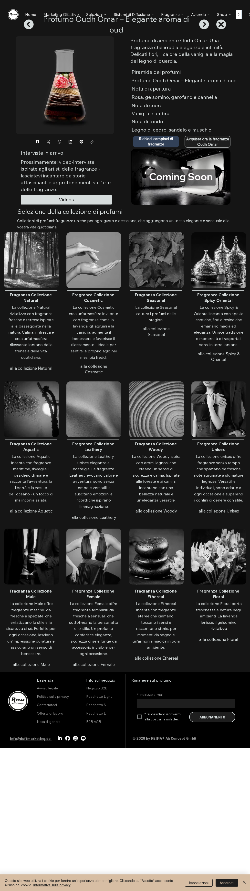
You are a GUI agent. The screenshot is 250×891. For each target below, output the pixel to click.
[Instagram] (75, 738)
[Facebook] (37, 141)
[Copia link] (92, 141)
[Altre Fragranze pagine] (182, 14)
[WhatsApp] (59, 141)
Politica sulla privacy (53, 696)
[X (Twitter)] (48, 141)
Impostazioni (198, 882)
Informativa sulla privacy (52, 884)
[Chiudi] (244, 882)
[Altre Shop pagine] (230, 14)
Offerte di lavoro (50, 713)
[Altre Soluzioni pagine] (105, 14)
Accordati (227, 882)
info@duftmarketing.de (30, 738)
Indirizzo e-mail (150, 694)
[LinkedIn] (70, 141)
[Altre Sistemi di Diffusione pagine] (152, 14)
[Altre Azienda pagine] (208, 14)
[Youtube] (83, 738)
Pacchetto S (96, 705)
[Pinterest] (81, 141)
